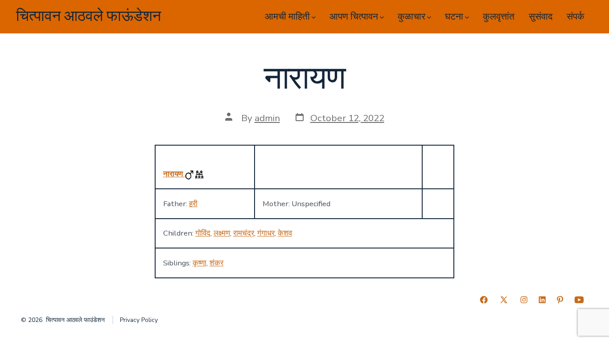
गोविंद (202, 233)
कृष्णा (199, 263)
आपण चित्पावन (353, 17)
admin (267, 118)
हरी (193, 204)
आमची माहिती (287, 17)
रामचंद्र (243, 233)
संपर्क (575, 17)
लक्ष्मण (222, 233)
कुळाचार (411, 17)
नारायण (174, 174)
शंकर (216, 263)
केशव (285, 233)
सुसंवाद (541, 17)
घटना (454, 17)
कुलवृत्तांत (498, 17)
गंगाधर (266, 233)
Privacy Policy (139, 320)
